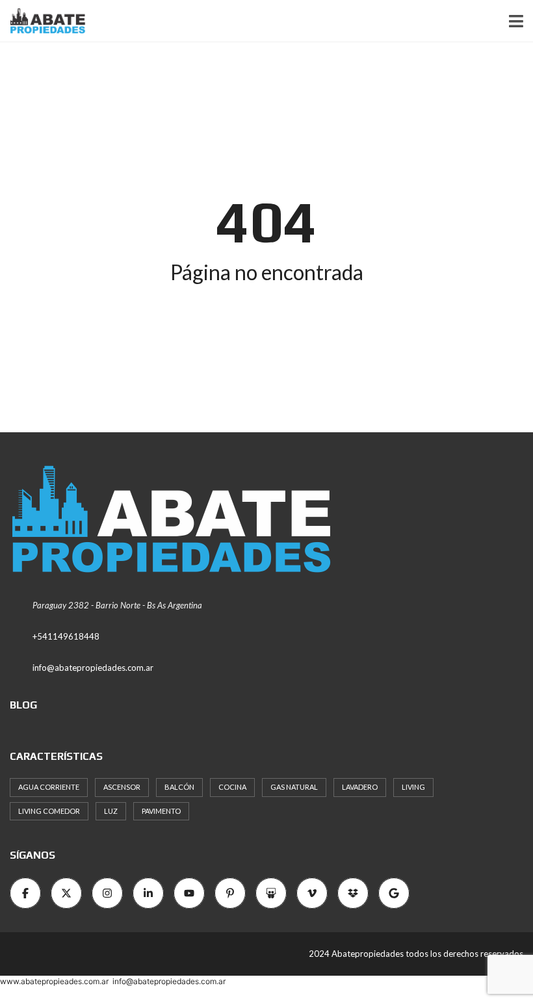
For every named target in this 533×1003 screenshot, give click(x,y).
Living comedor (49, 811)
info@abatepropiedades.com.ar (92, 667)
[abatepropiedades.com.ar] (43, 21)
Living (413, 787)
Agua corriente (48, 787)
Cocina (232, 787)
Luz (111, 811)
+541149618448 (65, 636)
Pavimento (161, 811)
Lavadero (360, 787)
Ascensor (121, 787)
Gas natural (294, 787)
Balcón (179, 787)
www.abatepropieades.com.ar (54, 981)
